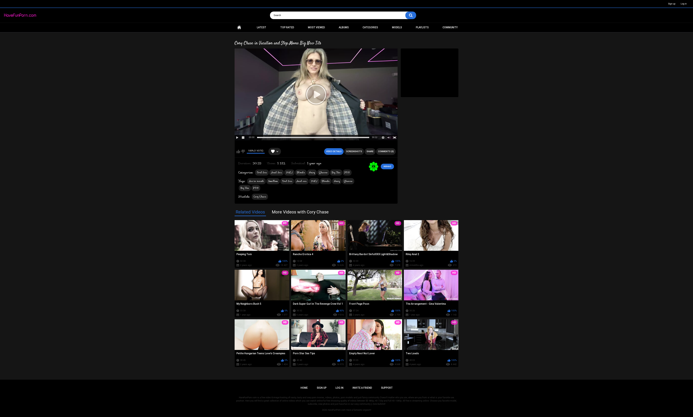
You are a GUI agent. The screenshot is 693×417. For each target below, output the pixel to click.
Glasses (323, 172)
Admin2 (387, 166)
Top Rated (287, 27)
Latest (261, 27)
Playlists (422, 27)
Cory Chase (260, 196)
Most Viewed (316, 27)
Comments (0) (386, 151)
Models (397, 27)
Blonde (301, 172)
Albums (344, 27)
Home (239, 27)
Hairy (312, 172)
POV (347, 172)
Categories (370, 27)
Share (370, 151)
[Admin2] (373, 166)
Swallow (273, 181)
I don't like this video (243, 151)
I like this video (238, 151)
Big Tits (336, 172)
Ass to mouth (256, 181)
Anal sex (301, 181)
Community (450, 27)
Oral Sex (262, 172)
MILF (289, 172)
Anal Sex (276, 172)
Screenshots (354, 151)
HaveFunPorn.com (337, 410)
